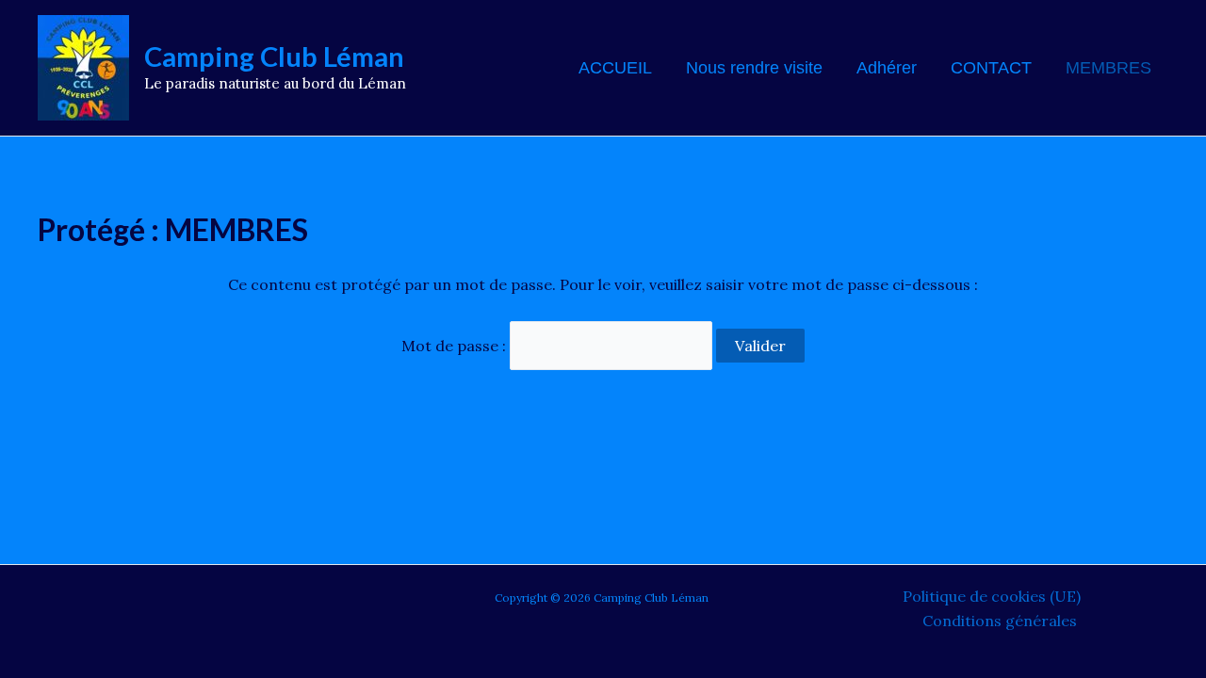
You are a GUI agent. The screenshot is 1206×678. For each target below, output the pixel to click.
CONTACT (991, 67)
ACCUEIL (615, 67)
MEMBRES (1108, 67)
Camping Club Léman (274, 56)
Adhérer (886, 67)
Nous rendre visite (754, 67)
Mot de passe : (455, 345)
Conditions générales (999, 620)
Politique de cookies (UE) (992, 596)
